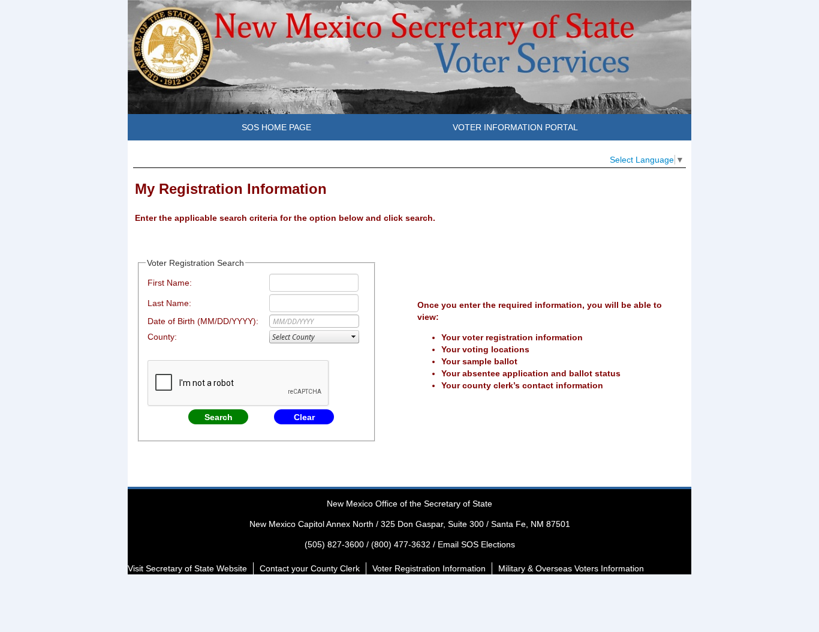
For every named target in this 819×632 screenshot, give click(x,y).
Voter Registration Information (429, 568)
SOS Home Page (276, 127)
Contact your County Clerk (310, 568)
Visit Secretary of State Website (187, 568)
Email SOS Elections (476, 544)
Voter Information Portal (515, 127)
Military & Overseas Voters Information (571, 568)
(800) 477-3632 (400, 544)
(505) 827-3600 (334, 544)
